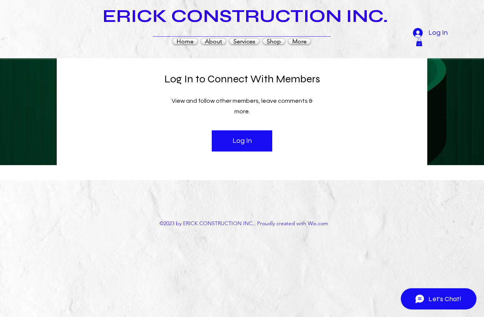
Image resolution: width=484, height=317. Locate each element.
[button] (419, 42)
